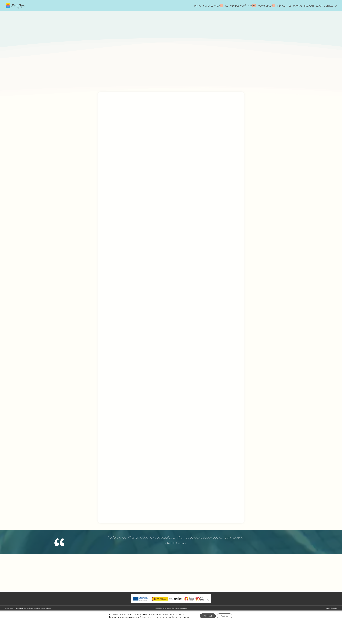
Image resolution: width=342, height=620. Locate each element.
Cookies (37, 608)
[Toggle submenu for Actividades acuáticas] (254, 5)
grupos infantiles (115, 502)
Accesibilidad (46, 608)
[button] (102, 466)
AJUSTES (224, 616)
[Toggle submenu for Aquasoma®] (273, 5)
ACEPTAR (208, 616)
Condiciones (28, 608)
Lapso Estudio (331, 608)
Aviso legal (9, 608)
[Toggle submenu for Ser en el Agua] (221, 5)
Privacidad (18, 608)
